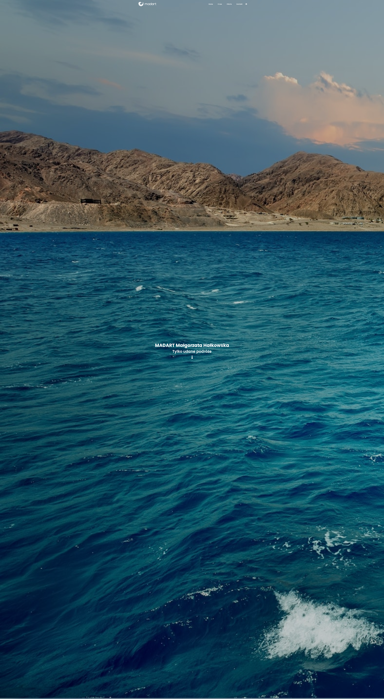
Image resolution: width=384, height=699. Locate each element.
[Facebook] (246, 4)
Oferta (229, 4)
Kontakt (239, 4)
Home (211, 4)
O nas (220, 4)
